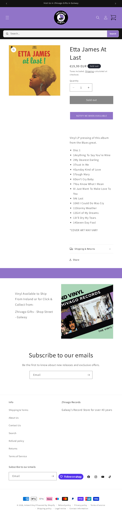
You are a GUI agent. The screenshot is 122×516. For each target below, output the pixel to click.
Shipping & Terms (18, 409)
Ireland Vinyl (30, 505)
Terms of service (98, 505)
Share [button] (76, 259)
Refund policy (16, 440)
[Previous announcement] (6, 3)
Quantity (74, 80)
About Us (13, 417)
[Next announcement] (115, 3)
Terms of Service (18, 456)
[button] (7, 17)
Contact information (79, 508)
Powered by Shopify (45, 505)
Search (113, 34)
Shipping (89, 71)
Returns (13, 448)
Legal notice (60, 508)
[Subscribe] (88, 375)
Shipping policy (44, 508)
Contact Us (15, 425)
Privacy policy (80, 505)
